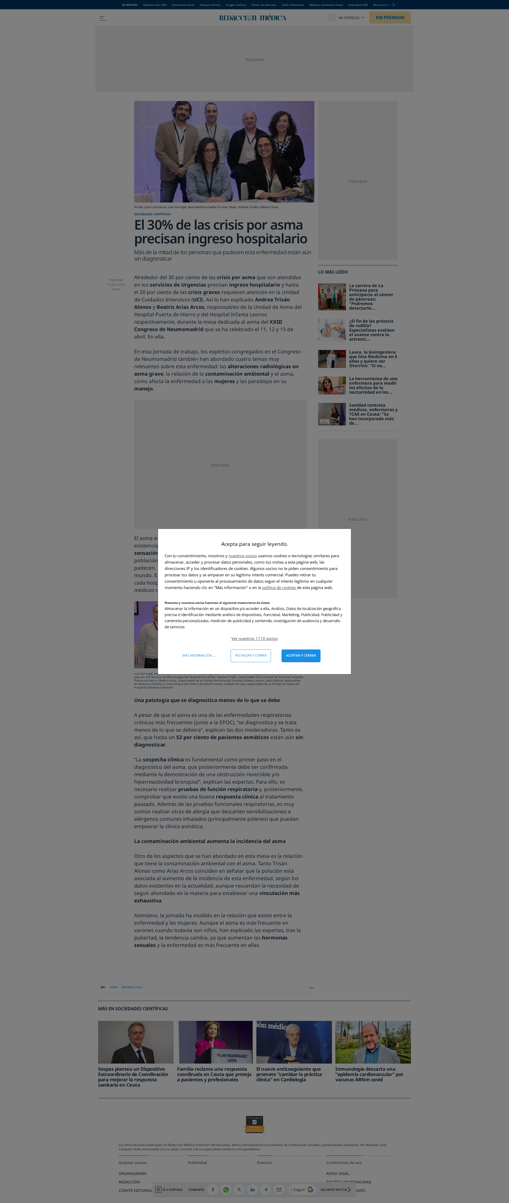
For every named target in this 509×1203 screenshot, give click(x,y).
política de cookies (279, 587)
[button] (254, 638)
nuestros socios (243, 555)
